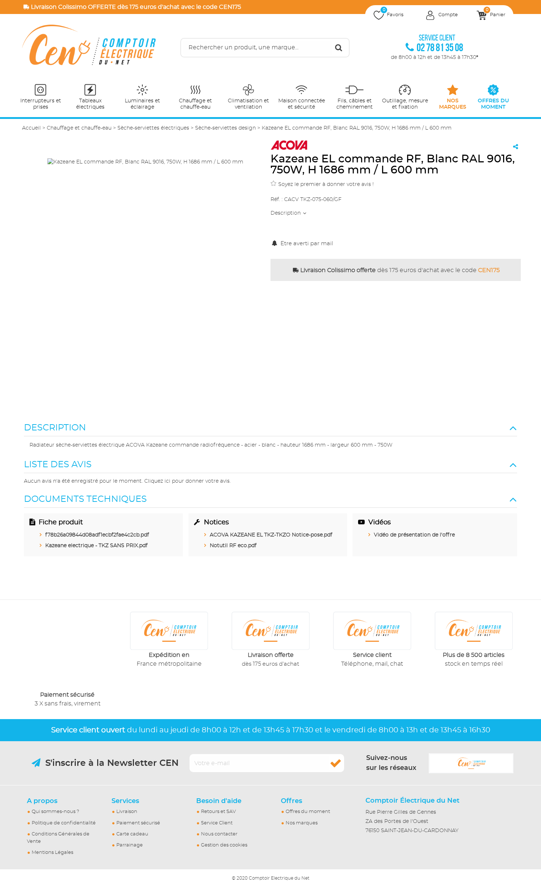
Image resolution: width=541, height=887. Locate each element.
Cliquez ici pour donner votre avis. (187, 481)
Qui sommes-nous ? (55, 811)
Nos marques (302, 823)
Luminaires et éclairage (142, 104)
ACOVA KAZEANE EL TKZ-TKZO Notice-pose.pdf (271, 535)
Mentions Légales (52, 852)
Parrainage (129, 845)
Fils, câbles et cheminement (354, 104)
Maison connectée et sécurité (301, 104)
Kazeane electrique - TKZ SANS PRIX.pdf (96, 545)
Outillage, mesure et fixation (405, 104)
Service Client (217, 823)
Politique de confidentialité (64, 823)
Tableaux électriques (90, 104)
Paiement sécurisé (138, 823)
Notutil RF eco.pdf (233, 545)
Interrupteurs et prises (40, 104)
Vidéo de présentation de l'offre (414, 535)
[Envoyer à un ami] (515, 146)
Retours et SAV (218, 811)
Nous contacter (219, 834)
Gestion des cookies (224, 845)
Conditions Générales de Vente (58, 838)
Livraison (126, 811)
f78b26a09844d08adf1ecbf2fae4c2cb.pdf (97, 535)
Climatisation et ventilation (248, 104)
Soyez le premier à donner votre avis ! (326, 184)
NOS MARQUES (452, 104)
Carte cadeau (132, 834)
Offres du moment (308, 811)
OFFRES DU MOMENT (493, 104)
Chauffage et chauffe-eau (195, 104)
